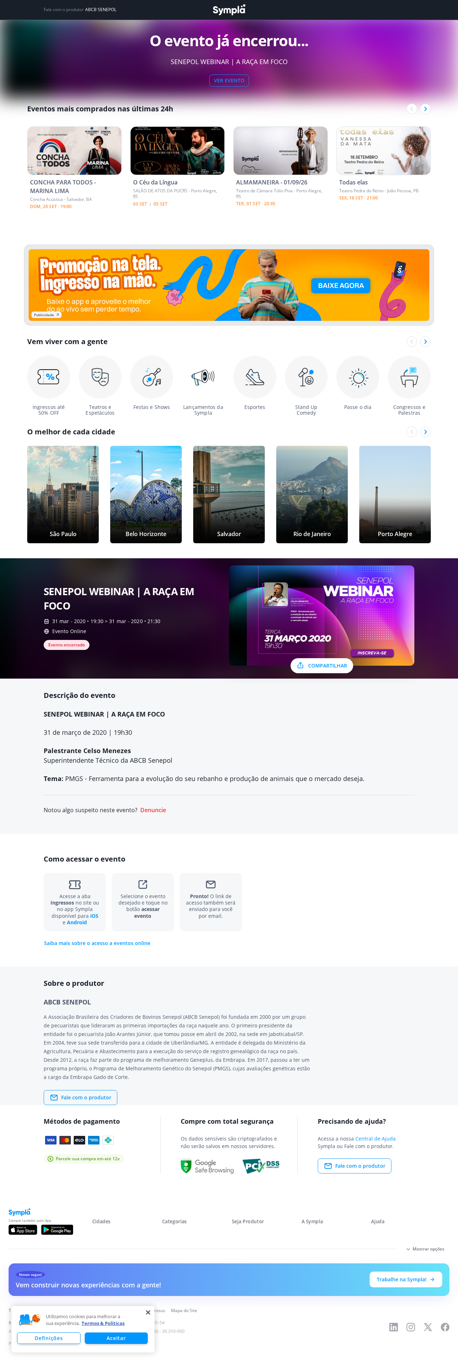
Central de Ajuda (375, 1138)
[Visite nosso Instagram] (410, 1327)
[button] (29, 1319)
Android (77, 922)
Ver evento (229, 80)
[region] (83, 1329)
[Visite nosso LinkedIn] (393, 1327)
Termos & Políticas (103, 1323)
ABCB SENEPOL (100, 9)
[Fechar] (148, 1312)
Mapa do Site (184, 1310)
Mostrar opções (428, 1249)
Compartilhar (327, 665)
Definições (49, 1338)
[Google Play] (57, 1230)
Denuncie (153, 810)
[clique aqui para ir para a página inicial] (229, 10)
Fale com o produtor (86, 1097)
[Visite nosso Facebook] (445, 1327)
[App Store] (23, 1230)
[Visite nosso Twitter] (428, 1327)
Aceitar (116, 1338)
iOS (94, 915)
